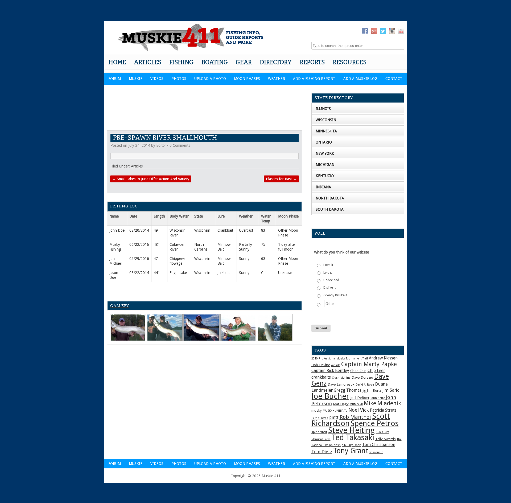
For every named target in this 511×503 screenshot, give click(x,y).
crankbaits (321, 377)
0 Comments (180, 145)
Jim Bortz (374, 390)
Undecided (331, 280)
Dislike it (329, 287)
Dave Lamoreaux (341, 384)
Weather (276, 78)
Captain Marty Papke (369, 364)
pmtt (334, 417)
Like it (327, 273)
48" (156, 244)
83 (263, 230)
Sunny (244, 258)
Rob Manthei (355, 417)
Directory (276, 62)
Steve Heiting (351, 430)
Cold (265, 273)
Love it (328, 265)
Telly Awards (385, 439)
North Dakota (330, 198)
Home (117, 62)
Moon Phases (247, 78)
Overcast (246, 230)
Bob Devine (320, 365)
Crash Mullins (341, 377)
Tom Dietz (321, 451)
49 (156, 230)
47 (156, 258)
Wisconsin (202, 230)
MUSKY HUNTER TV (335, 410)
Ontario (324, 142)
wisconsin (376, 452)
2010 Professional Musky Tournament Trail (339, 358)
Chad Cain (358, 371)
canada (335, 365)
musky (316, 410)
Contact (393, 78)
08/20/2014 (139, 230)
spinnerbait (319, 432)
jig (364, 390)
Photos (178, 78)
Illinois (323, 109)
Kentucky (325, 176)
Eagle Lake (178, 273)
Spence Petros (375, 423)
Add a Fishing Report (314, 78)
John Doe (117, 230)
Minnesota (326, 131)
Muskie (135, 78)
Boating (214, 62)
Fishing (181, 62)
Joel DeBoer (359, 397)
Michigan (325, 164)
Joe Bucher (330, 396)
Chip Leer (376, 370)
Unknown (286, 273)
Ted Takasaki (353, 437)
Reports (312, 62)
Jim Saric (390, 390)
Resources (349, 62)
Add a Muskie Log (360, 78)
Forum (114, 78)
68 (263, 258)
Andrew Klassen (383, 358)
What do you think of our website (341, 252)
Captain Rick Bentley (330, 370)
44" (156, 273)
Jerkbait (223, 273)
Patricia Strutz (383, 410)
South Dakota (330, 209)
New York (325, 153)
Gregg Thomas (347, 390)
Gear (244, 62)
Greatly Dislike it (335, 295)
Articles (147, 62)
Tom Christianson (378, 444)
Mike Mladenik (382, 403)
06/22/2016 (139, 244)
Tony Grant (350, 451)
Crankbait (225, 230)
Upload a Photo (210, 78)
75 (263, 244)
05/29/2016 (139, 258)
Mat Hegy (341, 404)
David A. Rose (365, 384)
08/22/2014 (139, 273)
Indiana (323, 187)
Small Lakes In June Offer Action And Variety (150, 179)
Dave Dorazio (362, 377)
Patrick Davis (319, 418)
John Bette (377, 398)
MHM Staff (356, 404)
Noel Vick (358, 410)
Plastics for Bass (281, 179)
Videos (156, 78)
